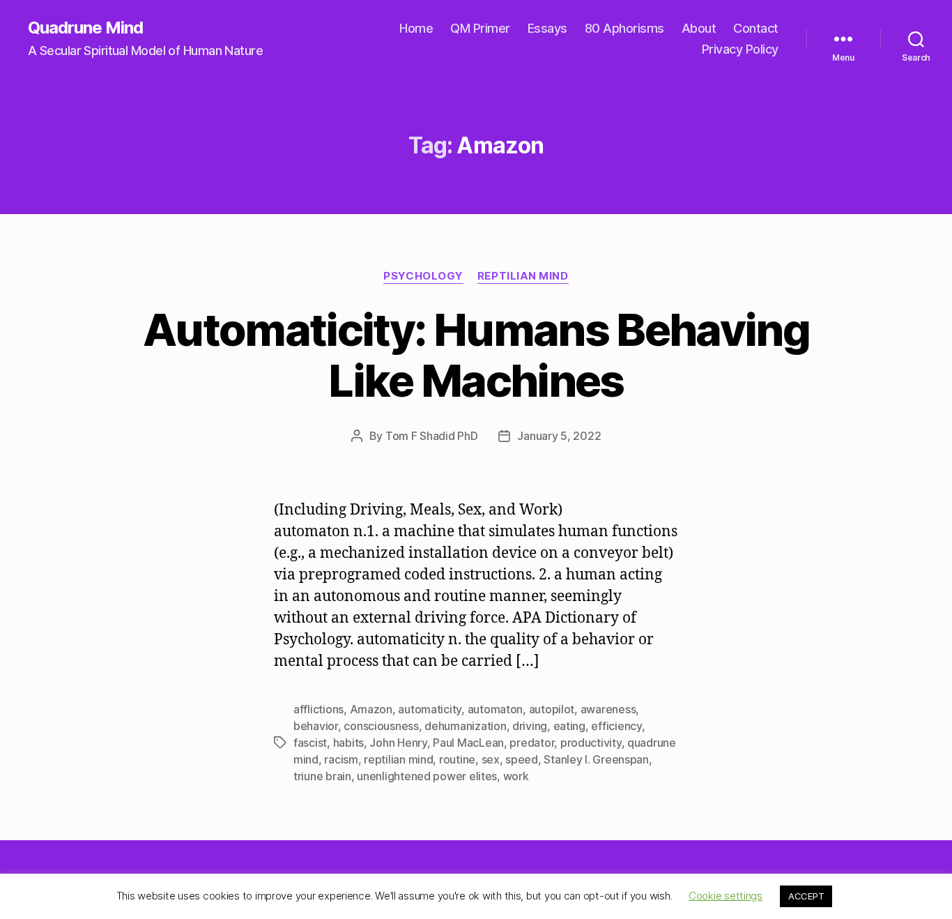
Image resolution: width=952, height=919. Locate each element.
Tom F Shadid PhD (431, 436)
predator (531, 743)
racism (341, 759)
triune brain (322, 776)
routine (457, 759)
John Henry (398, 743)
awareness (608, 709)
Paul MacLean (468, 743)
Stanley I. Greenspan (596, 759)
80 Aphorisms (624, 28)
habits (348, 743)
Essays (547, 28)
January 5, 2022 (559, 436)
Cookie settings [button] (725, 895)
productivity (591, 743)
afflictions (318, 709)
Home (416, 28)
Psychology (423, 276)
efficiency (616, 726)
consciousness (381, 726)
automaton (495, 709)
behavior (315, 726)
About (699, 28)
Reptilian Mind (523, 276)
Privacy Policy (740, 49)
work (516, 776)
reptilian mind (398, 759)
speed (521, 759)
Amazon (371, 709)
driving (529, 726)
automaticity (429, 709)
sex (491, 759)
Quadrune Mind (85, 28)
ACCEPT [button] (806, 896)
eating (569, 726)
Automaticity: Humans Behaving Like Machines (476, 355)
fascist (310, 743)
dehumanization (465, 726)
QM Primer (480, 28)
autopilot (552, 709)
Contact (755, 28)
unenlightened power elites (427, 776)
